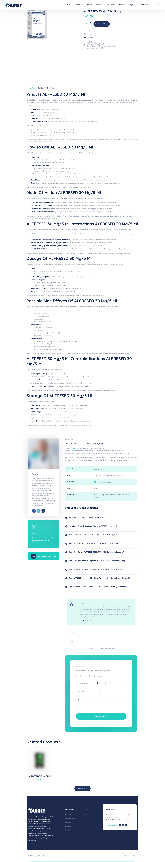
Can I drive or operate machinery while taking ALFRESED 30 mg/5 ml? (98, 569)
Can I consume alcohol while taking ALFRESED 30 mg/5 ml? (93, 535)
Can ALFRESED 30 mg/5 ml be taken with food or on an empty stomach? (99, 578)
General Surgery (70, 818)
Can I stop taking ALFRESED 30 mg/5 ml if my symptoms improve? (96, 552)
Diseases (68, 826)
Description (31, 88)
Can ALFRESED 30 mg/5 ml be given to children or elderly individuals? (98, 586)
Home (69, 5)
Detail (53, 88)
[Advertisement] (82, 64)
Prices (89, 5)
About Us (86, 815)
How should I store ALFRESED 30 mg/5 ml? (87, 517)
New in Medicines (70, 815)
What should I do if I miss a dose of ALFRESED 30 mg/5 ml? (94, 543)
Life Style (68, 822)
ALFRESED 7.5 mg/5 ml (40, 776)
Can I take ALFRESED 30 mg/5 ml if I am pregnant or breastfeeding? (97, 561)
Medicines (79, 5)
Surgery (67, 830)
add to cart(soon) (101, 24)
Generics (99, 5)
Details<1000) (43, 88)
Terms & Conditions (131, 856)
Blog (158, 5)
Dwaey (35, 474)
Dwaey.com (60, 856)
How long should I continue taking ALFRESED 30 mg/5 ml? (93, 526)
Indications (111, 5)
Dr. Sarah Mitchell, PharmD (96, 44)
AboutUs (122, 5)
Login (131, 5)
